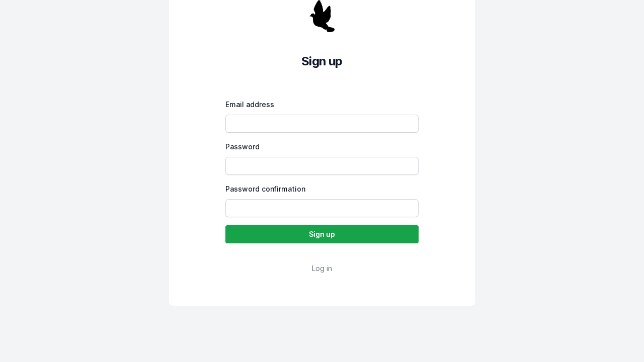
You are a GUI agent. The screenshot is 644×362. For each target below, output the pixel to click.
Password (242, 146)
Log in (322, 268)
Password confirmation (265, 189)
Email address (249, 104)
